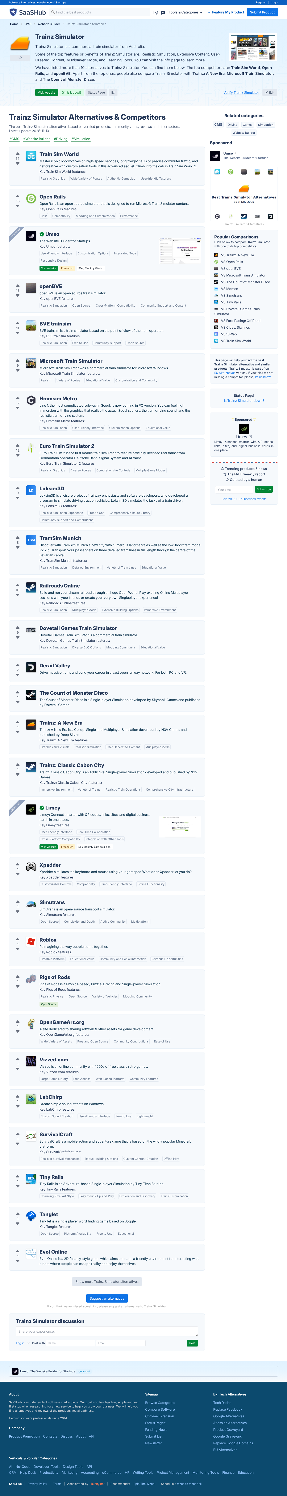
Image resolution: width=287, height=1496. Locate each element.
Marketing (70, 1472)
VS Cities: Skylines (235, 327)
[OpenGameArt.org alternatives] (31, 1024)
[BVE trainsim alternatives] (31, 325)
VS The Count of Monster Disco (245, 282)
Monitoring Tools (205, 1472)
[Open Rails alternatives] (31, 198)
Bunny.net (98, 1483)
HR (127, 1472)
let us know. (263, 377)
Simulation (266, 124)
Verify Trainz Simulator (241, 92)
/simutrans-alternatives (31, 897)
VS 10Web (228, 334)
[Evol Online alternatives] (31, 1254)
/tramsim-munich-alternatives (36, 533)
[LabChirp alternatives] (31, 1099)
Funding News (156, 1429)
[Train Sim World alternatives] (31, 156)
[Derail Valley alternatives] (31, 667)
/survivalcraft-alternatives (33, 1129)
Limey (242, 436)
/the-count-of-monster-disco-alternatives (45, 688)
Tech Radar (222, 1403)
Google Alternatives (228, 1416)
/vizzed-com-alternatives (32, 1055)
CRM (13, 1472)
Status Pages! (155, 1423)
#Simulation (81, 139)
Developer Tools (46, 1466)
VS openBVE (230, 268)
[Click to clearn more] (143, 1371)
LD (31, 490)
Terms (57, 1483)
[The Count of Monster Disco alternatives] (31, 695)
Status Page (96, 92)
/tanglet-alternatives (28, 1209)
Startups (61, 2)
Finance (228, 1472)
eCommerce (111, 1472)
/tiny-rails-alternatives (30, 1172)
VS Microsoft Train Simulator (243, 275)
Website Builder (244, 132)
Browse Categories (160, 1403)
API (91, 1436)
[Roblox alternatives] (31, 941)
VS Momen (229, 289)
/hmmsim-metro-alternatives (35, 394)
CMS (218, 124)
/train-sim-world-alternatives (35, 149)
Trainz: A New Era (208, 73)
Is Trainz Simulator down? (244, 400)
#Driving (60, 139)
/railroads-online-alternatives (35, 581)
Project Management (173, 1472)
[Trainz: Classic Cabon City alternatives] (31, 767)
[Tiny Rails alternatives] (31, 1179)
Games (247, 124)
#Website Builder (36, 139)
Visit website (46, 92)
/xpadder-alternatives (29, 860)
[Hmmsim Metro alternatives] (31, 400)
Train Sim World (245, 67)
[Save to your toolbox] (20, 58)
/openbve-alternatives (30, 281)
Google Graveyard (227, 1436)
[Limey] (31, 809)
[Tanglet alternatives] (31, 1216)
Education (246, 1472)
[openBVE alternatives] (31, 288)
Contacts (50, 1436)
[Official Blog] (113, 92)
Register (261, 2)
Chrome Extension (159, 1416)
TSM (31, 540)
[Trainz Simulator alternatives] (20, 43)
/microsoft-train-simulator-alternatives (42, 356)
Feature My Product (227, 12)
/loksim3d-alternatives (30, 483)
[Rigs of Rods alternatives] (31, 979)
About (81, 1436)
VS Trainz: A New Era (237, 255)
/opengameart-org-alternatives (37, 1017)
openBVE (62, 73)
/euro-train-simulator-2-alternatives (40, 441)
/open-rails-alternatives (31, 192)
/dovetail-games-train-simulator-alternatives (47, 623)
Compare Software (160, 1409)
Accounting (90, 1472)
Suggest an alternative (107, 1298)
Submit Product (262, 12)
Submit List (153, 1436)
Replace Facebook (227, 1409)
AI (10, 1466)
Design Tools (73, 1466)
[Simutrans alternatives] (31, 904)
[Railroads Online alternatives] (31, 587)
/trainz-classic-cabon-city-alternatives (43, 760)
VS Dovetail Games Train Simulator (237, 311)
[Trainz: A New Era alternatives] (31, 725)
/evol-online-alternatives (32, 1247)
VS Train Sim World (235, 341)
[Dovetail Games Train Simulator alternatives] (31, 630)
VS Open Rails (231, 262)
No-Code (23, 1466)
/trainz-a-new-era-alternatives (36, 718)
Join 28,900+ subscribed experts (244, 499)
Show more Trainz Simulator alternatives (106, 1281)
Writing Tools (143, 1472)
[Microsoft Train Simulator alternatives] (31, 363)
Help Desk (28, 1472)
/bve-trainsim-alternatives (33, 319)
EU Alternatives (224, 372)
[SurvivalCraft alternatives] (31, 1136)
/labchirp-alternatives (29, 1092)
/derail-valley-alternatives (33, 661)
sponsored (84, 1371)
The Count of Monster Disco (68, 79)
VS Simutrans (231, 295)
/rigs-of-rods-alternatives (33, 972)
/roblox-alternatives (28, 935)
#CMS (14, 139)
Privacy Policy (37, 1483)
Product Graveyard (228, 1429)
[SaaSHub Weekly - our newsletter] (155, 12)
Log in (20, 1343)
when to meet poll (189, 1483)
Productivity (48, 1472)
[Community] (163, 12)
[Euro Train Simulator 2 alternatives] (31, 448)
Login (274, 2)
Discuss (67, 1436)
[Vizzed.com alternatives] (31, 1061)
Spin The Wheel (144, 1483)
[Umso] (31, 236)
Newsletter (153, 1443)
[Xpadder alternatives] (31, 867)
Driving (232, 124)
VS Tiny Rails (230, 302)
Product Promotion (24, 1436)
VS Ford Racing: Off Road (240, 321)
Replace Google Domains (233, 1443)
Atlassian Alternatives (230, 1423)
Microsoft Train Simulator (250, 73)
